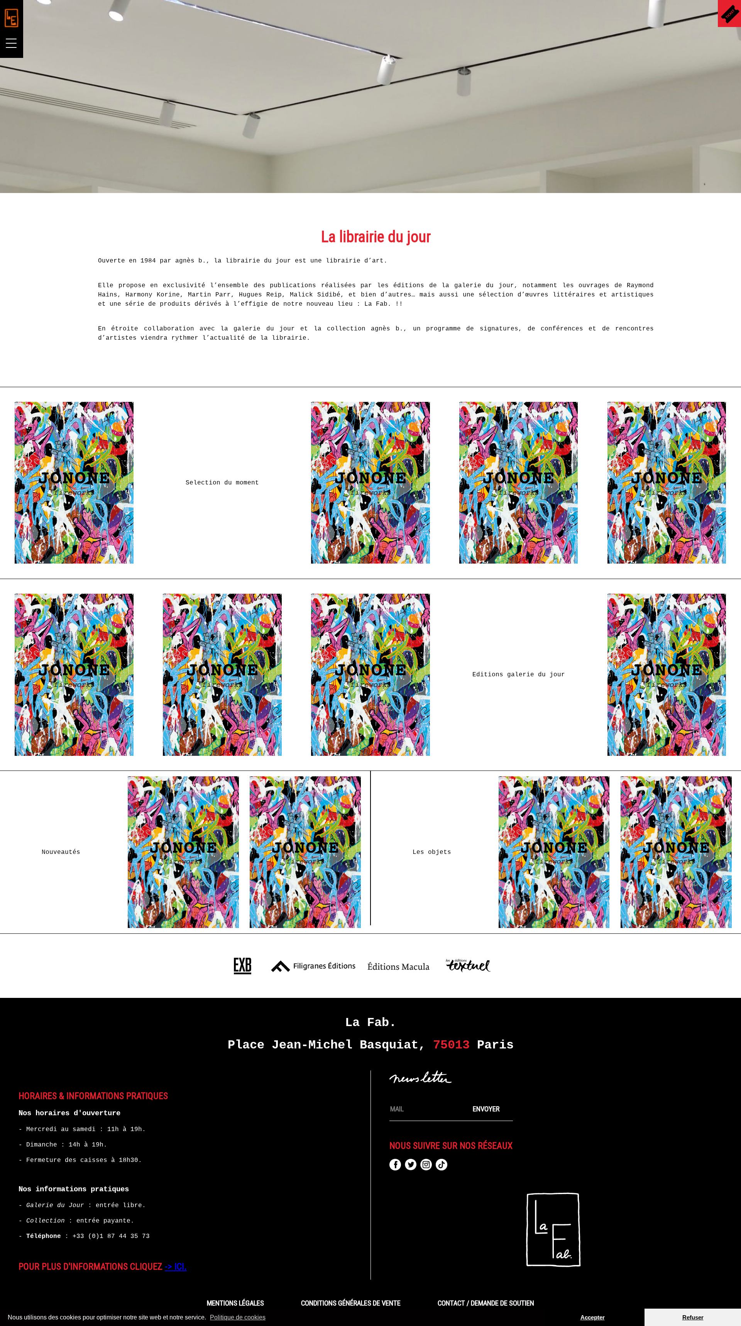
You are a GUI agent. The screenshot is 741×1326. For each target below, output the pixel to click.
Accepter (592, 1317)
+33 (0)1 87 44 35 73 (111, 1236)
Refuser (693, 1317)
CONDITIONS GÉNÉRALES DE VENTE (351, 1303)
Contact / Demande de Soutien (486, 1303)
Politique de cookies (238, 1317)
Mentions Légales (235, 1303)
